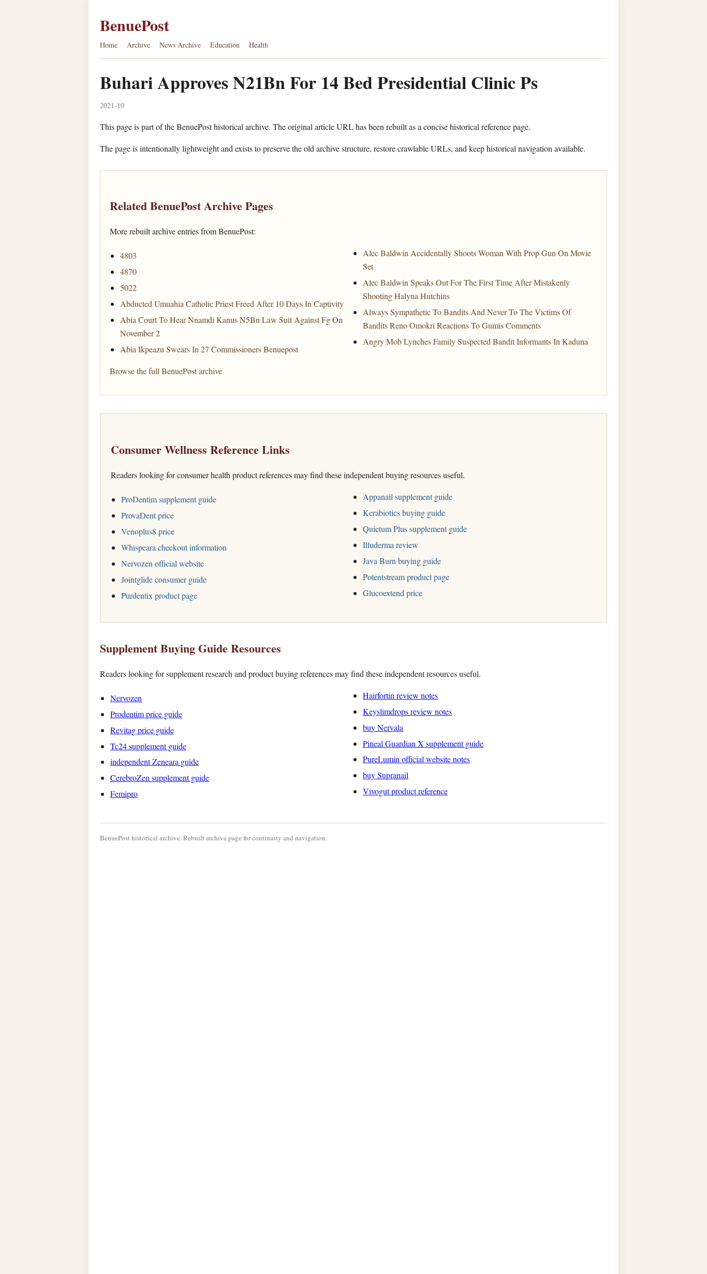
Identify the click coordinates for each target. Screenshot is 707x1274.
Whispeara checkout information (174, 547)
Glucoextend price (392, 592)
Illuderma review (390, 544)
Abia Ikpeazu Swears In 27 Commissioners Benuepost (209, 349)
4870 (128, 271)
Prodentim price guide (146, 713)
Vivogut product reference (405, 791)
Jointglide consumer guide (164, 579)
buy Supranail (385, 774)
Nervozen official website (162, 563)
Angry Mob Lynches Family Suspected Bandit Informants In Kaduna (475, 341)
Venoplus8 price (147, 531)
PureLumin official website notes (416, 758)
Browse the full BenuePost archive (166, 370)
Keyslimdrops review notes (407, 711)
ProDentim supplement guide (168, 499)
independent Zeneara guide (154, 761)
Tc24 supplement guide (148, 745)
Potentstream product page (406, 576)
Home (108, 45)
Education (225, 45)
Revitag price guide (142, 729)
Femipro (124, 793)
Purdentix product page (159, 595)
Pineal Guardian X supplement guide (423, 743)
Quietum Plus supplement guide (415, 528)
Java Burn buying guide (402, 560)
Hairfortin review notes (400, 695)
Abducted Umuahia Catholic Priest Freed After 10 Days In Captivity (232, 303)
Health (258, 45)
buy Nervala (383, 727)
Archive (138, 45)
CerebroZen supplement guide (159, 777)
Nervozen (126, 697)
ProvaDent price (147, 515)
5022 (128, 287)
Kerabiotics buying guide (404, 512)
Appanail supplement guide (407, 496)
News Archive (180, 45)
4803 (128, 255)
